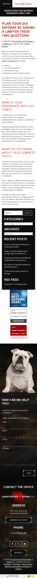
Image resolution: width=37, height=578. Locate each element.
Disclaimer (8, 564)
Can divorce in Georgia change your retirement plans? (17, 265)
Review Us (18, 553)
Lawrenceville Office (18, 520)
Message (5, 448)
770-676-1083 (21, 533)
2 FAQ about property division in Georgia (16, 272)
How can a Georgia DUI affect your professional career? (17, 245)
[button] (6, 3)
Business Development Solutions (17, 567)
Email (5, 431)
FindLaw (18, 569)
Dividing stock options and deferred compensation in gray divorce (17, 259)
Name (4, 422)
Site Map (16, 564)
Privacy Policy (27, 564)
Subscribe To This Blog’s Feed (15, 284)
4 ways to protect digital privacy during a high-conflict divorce (16, 252)
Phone (4, 439)
